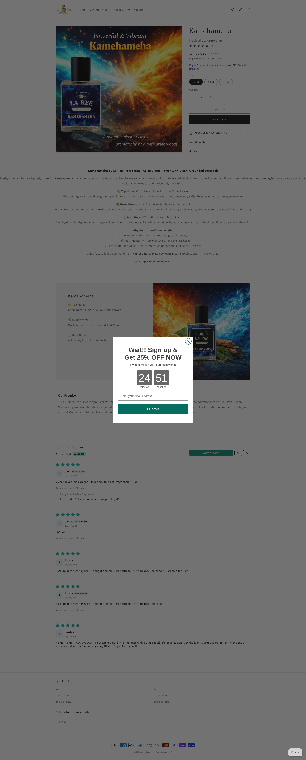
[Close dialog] (188, 341)
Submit (153, 409)
